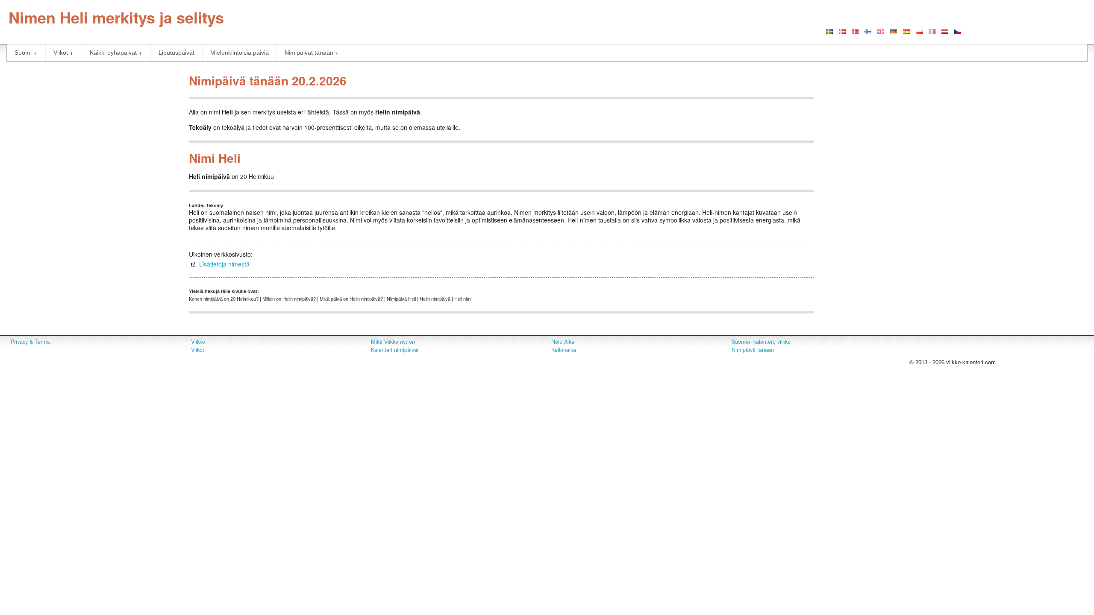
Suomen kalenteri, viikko (761, 342)
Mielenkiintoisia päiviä (239, 52)
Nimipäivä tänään (753, 350)
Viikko (198, 342)
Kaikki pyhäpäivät (113, 52)
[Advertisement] (91, 130)
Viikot (60, 52)
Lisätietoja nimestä (224, 264)
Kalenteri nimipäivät (395, 350)
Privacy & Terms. (31, 342)
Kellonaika (563, 350)
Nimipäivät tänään (309, 52)
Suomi (23, 52)
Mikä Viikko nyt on (393, 342)
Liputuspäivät (176, 52)
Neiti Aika (562, 342)
